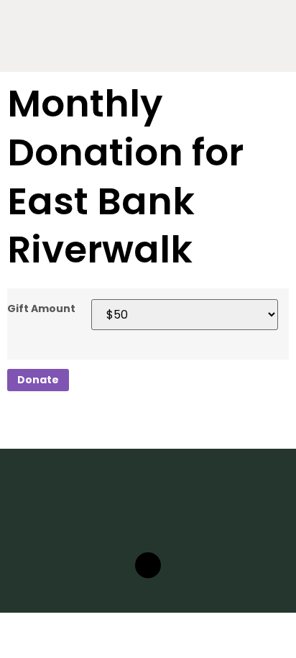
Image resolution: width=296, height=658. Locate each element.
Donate (38, 380)
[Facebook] (148, 565)
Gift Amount (41, 308)
